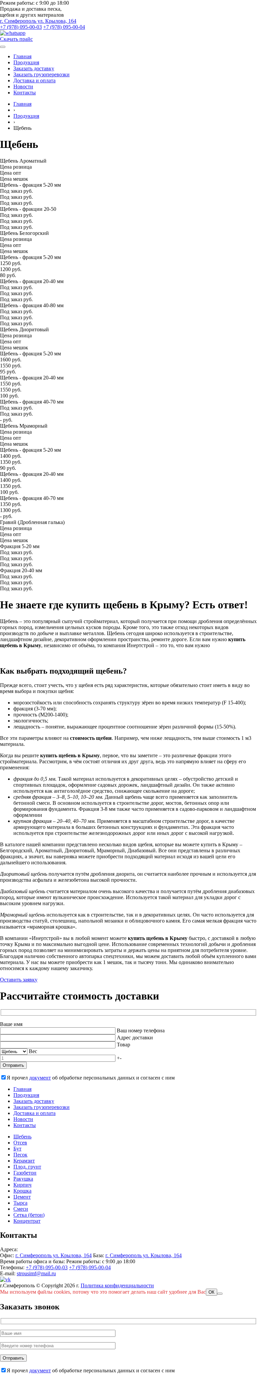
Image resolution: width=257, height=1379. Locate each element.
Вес (33, 1051)
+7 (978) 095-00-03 (21, 27)
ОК (211, 1292)
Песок (20, 1154)
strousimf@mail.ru (36, 1273)
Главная (22, 56)
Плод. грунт (27, 1167)
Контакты (24, 92)
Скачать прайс (16, 39)
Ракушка (23, 1179)
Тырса (20, 1203)
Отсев (20, 1142)
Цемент (22, 1197)
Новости (23, 86)
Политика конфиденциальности (117, 1285)
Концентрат (26, 1221)
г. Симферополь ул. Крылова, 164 (38, 21)
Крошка (22, 1191)
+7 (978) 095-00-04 (64, 27)
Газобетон (24, 1173)
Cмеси (20, 1209)
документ (40, 1078)
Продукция (26, 62)
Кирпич (22, 1185)
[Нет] (220, 1294)
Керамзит (24, 1160)
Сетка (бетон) (29, 1215)
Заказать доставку (33, 68)
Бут (17, 1148)
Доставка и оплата (34, 80)
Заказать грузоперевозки (41, 74)
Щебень (22, 1136)
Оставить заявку (18, 979)
